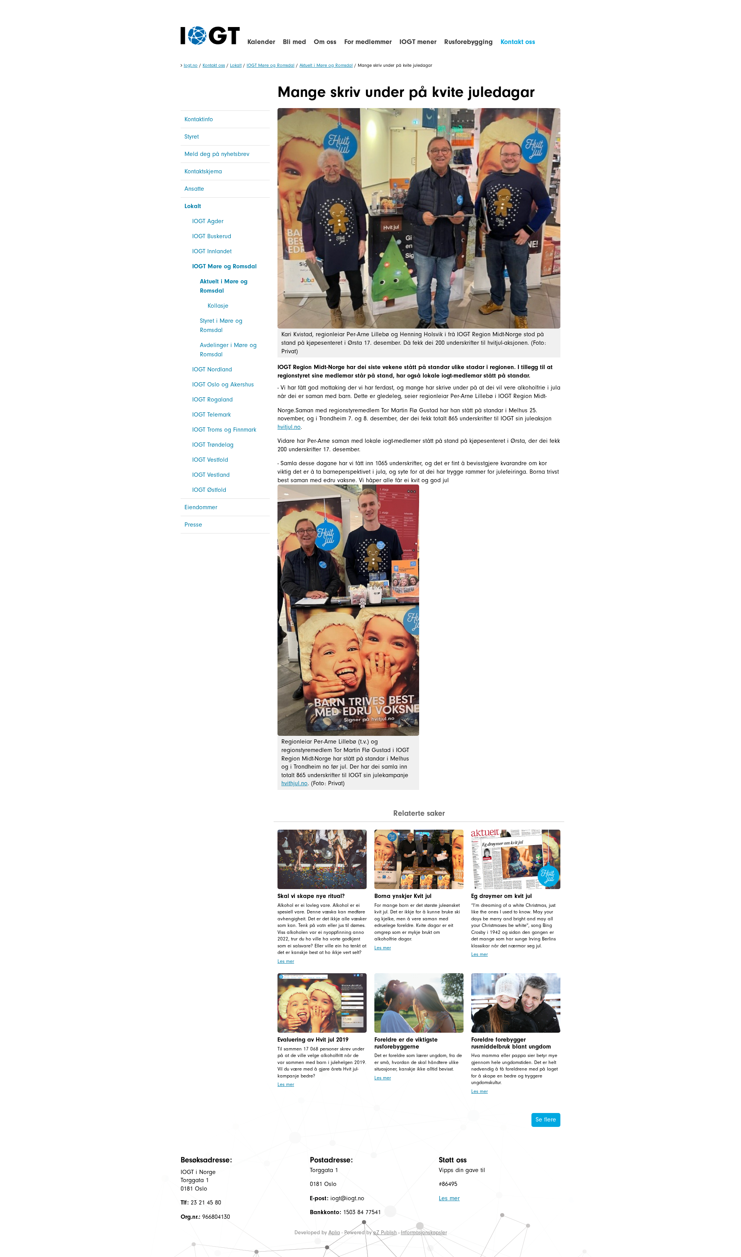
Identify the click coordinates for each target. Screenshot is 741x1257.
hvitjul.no (289, 427)
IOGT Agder (207, 221)
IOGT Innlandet (212, 251)
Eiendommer (200, 507)
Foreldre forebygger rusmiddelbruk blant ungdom (511, 1043)
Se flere (546, 1119)
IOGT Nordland (212, 369)
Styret (191, 136)
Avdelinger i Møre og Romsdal (228, 350)
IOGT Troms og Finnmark (224, 429)
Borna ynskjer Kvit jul (402, 896)
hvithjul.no (294, 783)
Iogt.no (191, 65)
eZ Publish (385, 1232)
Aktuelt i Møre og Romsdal (326, 65)
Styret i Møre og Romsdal (221, 325)
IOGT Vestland (211, 474)
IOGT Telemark (211, 414)
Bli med (294, 42)
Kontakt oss (518, 42)
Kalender (261, 42)
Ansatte (194, 188)
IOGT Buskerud (211, 236)
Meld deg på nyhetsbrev (216, 154)
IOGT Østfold (209, 489)
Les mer (285, 961)
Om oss (325, 42)
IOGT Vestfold (210, 459)
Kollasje (218, 305)
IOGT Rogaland (212, 399)
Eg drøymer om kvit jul (501, 896)
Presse (193, 524)
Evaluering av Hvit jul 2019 (313, 1039)
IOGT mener (417, 42)
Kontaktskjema (203, 171)
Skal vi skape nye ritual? (311, 896)
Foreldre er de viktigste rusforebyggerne (406, 1043)
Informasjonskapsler (424, 1232)
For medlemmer (368, 42)
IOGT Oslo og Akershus (223, 384)
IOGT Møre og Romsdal (270, 65)
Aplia (334, 1232)
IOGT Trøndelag (212, 444)
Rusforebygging (468, 42)
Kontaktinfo (198, 119)
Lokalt (236, 65)
